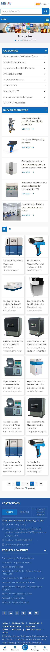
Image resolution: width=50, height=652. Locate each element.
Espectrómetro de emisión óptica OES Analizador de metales (12, 303)
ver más (26, 129)
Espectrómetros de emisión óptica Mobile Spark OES (32, 121)
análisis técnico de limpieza (17, 97)
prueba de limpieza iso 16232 (16, 562)
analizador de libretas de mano (17, 594)
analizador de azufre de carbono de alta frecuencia (21, 572)
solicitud (34, 623)
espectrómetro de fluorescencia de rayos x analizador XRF (12, 383)
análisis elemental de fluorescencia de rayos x (13, 343)
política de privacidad (31, 643)
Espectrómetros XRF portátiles (19, 68)
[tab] (9, 512)
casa (19, 40)
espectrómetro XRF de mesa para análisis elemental (37, 343)
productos (30, 40)
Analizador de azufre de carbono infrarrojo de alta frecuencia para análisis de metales (34, 164)
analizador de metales (12, 567)
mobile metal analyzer (14, 62)
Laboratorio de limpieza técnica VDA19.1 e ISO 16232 (33, 207)
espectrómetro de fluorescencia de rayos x (23, 578)
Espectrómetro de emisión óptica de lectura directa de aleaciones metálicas (36, 303)
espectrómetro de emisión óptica (20, 56)
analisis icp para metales (13, 598)
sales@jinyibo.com (20, 544)
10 (36, 483)
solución (30, 626)
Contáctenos (33, 629)
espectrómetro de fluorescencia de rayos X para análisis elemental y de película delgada (36, 424)
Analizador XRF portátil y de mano (33, 141)
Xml (18, 643)
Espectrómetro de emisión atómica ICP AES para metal (12, 464)
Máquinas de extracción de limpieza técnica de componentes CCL (34, 185)
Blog (5, 632)
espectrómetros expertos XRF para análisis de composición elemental (11, 424)
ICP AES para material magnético (13, 262)
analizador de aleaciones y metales (18, 582)
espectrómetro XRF (13, 79)
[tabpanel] (25, 533)
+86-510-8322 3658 (23, 540)
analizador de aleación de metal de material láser (35, 464)
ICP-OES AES (10, 85)
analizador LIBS (11, 91)
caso (5, 629)
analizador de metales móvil (15, 602)
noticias (16, 629)
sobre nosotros (11, 626)
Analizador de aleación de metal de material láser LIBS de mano (35, 262)
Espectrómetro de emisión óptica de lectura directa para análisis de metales (36, 383)
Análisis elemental (12, 74)
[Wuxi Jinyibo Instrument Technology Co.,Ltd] (6, 3)
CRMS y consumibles (14, 102)
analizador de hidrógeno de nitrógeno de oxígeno (22, 588)
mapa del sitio (8, 643)
